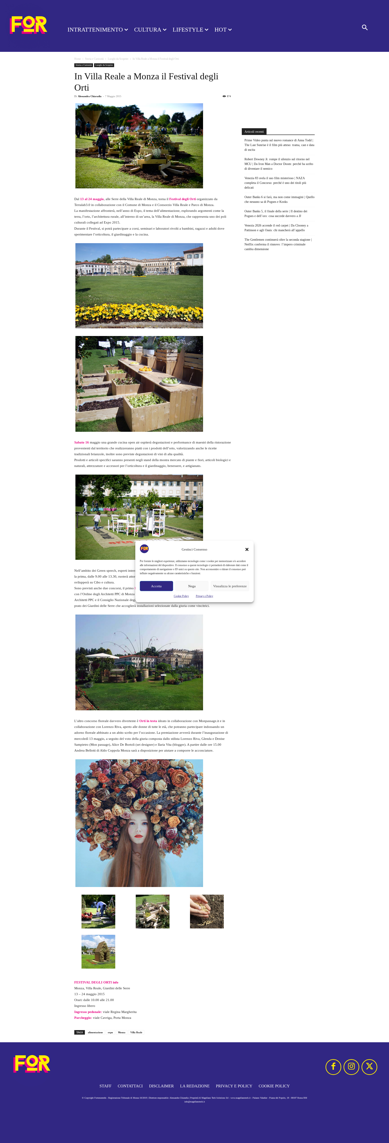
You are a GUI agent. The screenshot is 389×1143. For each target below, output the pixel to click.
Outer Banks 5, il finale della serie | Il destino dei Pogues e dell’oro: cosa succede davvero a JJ (275, 214)
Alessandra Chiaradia (90, 96)
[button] (247, 549)
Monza (121, 1032)
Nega (192, 586)
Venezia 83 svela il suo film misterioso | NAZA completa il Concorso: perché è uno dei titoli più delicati (275, 182)
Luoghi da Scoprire (118, 58)
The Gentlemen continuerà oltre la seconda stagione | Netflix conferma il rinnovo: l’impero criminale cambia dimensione (278, 244)
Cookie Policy (181, 596)
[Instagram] (351, 1067)
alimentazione (95, 1032)
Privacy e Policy (204, 596)
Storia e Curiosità (94, 58)
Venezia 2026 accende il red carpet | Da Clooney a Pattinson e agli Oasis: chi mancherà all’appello (276, 228)
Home (77, 58)
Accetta (156, 586)
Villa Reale (136, 1032)
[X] (369, 1067)
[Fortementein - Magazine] (27, 26)
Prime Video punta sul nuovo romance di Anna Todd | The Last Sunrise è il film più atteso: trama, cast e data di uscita (279, 145)
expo (110, 1032)
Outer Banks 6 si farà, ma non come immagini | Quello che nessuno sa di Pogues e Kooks (279, 199)
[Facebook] (333, 1067)
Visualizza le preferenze (230, 586)
